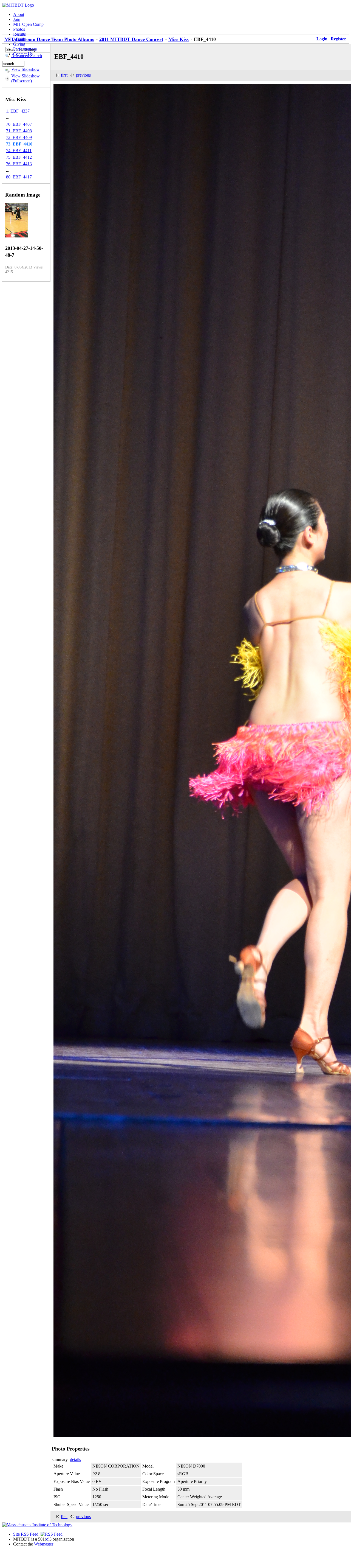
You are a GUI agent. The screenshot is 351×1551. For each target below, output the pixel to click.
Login (321, 39)
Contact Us (23, 54)
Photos (19, 29)
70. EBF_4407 (19, 124)
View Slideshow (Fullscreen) (25, 78)
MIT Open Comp (28, 24)
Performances (25, 49)
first (64, 75)
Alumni (19, 39)
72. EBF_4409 (19, 137)
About (18, 14)
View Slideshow (25, 69)
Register (338, 39)
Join (16, 19)
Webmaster (43, 1544)
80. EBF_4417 (19, 177)
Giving (19, 44)
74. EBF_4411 (19, 150)
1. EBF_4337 (18, 111)
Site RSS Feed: (27, 1534)
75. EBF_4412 (19, 157)
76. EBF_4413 (19, 163)
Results (19, 34)
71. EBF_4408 (19, 130)
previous (83, 75)
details (75, 1459)
